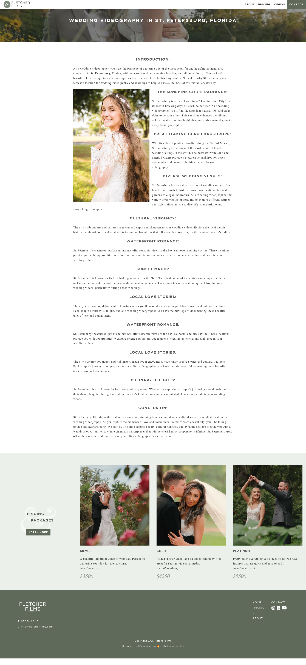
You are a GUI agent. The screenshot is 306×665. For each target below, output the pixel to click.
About (258, 618)
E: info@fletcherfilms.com (35, 626)
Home (257, 602)
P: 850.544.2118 (28, 621)
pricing (264, 4)
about (249, 4)
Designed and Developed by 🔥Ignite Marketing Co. (153, 646)
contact (296, 4)
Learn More (38, 532)
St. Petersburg (100, 73)
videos (279, 4)
